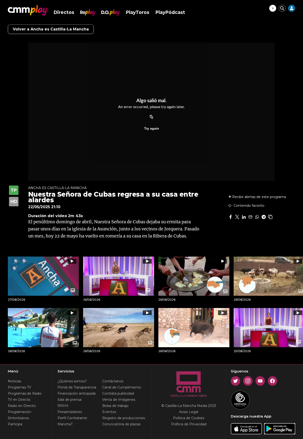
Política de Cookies (188, 418)
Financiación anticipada (77, 393)
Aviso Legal (188, 412)
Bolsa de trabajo (115, 406)
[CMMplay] (28, 10)
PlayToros (137, 12)
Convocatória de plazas (121, 424)
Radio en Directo (22, 406)
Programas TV (19, 387)
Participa (15, 424)
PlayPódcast (170, 12)
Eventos (109, 412)
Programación (19, 412)
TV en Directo (19, 399)
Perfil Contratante (72, 418)
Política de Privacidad (188, 424)
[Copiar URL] (151, 117)
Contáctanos (112, 381)
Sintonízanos (18, 418)
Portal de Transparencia (77, 387)
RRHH (63, 406)
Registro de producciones (123, 418)
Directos (63, 12)
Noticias (14, 381)
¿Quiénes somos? (72, 381)
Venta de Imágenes (118, 399)
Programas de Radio (25, 393)
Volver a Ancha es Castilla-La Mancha (51, 29)
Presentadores (70, 412)
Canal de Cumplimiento (121, 387)
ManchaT (65, 424)
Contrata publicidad (118, 393)
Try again (151, 128)
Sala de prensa (69, 399)
